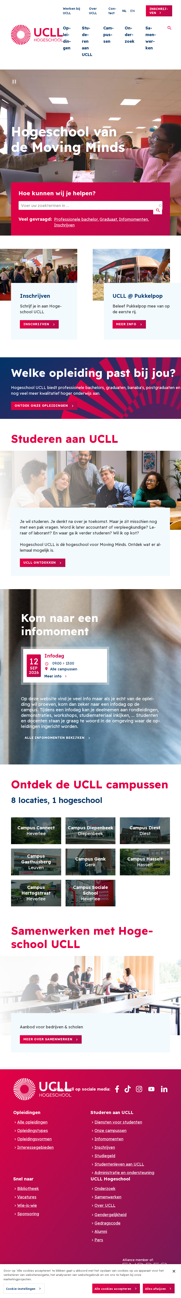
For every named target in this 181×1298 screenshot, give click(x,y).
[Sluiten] (174, 1271)
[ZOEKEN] (157, 210)
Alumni (100, 1231)
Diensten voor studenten (118, 1122)
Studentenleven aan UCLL (119, 1164)
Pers (98, 1239)
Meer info (126, 324)
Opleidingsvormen (34, 1138)
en (132, 11)
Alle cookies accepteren (112, 1288)
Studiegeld (104, 1155)
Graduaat (108, 219)
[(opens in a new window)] (117, 1089)
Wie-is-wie (27, 1205)
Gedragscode (107, 1223)
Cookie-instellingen (20, 1288)
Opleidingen (67, 37)
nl (124, 11)
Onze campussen (110, 1130)
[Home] (37, 35)
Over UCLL (104, 1205)
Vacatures (26, 1196)
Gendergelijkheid (110, 1214)
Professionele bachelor (76, 219)
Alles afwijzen (155, 1288)
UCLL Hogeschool (110, 1179)
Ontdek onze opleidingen (41, 406)
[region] (90, 1281)
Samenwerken (150, 37)
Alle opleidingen (32, 1122)
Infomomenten (133, 219)
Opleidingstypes (32, 1130)
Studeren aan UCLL (87, 41)
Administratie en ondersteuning (124, 1172)
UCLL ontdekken (39, 563)
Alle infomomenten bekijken (55, 738)
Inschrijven (158, 11)
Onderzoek (129, 34)
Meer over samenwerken (47, 1039)
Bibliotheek (28, 1188)
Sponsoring (28, 1213)
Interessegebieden (35, 1147)
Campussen (108, 34)
